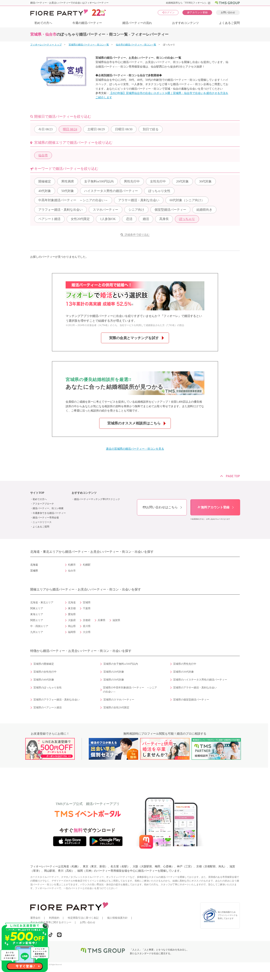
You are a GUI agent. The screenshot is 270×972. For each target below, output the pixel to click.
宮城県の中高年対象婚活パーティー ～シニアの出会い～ (130, 689)
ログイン (168, 12)
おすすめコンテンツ (185, 22)
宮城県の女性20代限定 (116, 707)
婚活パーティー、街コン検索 (48, 508)
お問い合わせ (228, 12)
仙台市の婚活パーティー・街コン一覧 (136, 44)
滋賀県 (116, 620)
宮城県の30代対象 (183, 671)
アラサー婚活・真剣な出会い (138, 200)
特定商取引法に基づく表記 (83, 917)
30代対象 (205, 181)
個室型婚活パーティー (170, 209)
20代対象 (182, 181)
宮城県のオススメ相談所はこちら (134, 423)
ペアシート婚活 (49, 219)
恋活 (129, 219)
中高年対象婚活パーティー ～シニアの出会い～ (73, 200)
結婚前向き (204, 209)
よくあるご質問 (229, 22)
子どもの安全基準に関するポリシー (50, 922)
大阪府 (72, 620)
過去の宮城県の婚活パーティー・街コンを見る (135, 448)
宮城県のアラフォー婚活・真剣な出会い (56, 699)
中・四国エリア (39, 626)
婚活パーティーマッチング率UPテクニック (97, 499)
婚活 (146, 219)
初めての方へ (43, 22)
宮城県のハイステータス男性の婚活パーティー (200, 679)
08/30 (123, 129)
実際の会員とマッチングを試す (134, 338)
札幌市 (72, 564)
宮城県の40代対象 (43, 679)
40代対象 (44, 191)
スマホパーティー (105, 209)
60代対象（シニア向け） (187, 200)
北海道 (72, 602)
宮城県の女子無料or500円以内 (120, 664)
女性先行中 (158, 181)
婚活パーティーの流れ (137, 22)
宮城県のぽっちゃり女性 (47, 687)
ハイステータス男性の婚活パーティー (111, 191)
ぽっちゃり (187, 219)
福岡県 (72, 632)
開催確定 (44, 181)
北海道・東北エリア (41, 602)
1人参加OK (108, 219)
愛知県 (72, 614)
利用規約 (54, 917)
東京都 (72, 608)
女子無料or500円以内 (99, 181)
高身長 (164, 219)
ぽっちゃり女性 (159, 191)
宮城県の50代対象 (113, 679)
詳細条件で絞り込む (137, 234)
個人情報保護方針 (117, 917)
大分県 (87, 632)
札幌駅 (87, 564)
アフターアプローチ (43, 503)
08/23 (45, 129)
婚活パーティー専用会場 (46, 517)
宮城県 (87, 602)
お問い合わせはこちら (160, 507)
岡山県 (72, 626)
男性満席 (67, 181)
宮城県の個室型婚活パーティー (191, 699)
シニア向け (136, 209)
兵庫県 (101, 620)
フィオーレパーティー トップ (46, 44)
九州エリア (36, 632)
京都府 (87, 620)
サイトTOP (37, 492)
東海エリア (36, 614)
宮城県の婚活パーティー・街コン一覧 (89, 44)
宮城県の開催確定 (43, 664)
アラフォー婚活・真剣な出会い (60, 209)
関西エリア (36, 620)
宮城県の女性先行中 (45, 671)
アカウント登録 (197, 12)
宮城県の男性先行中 (184, 664)
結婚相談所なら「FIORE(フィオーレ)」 (188, 2)
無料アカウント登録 (213, 507)
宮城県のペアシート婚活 (47, 707)
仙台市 (43, 155)
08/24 (70, 129)
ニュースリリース (42, 522)
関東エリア (36, 608)
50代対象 (67, 191)
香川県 (87, 626)
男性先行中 (132, 181)
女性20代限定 (80, 219)
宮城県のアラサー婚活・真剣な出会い (195, 687)
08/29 (96, 129)
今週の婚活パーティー (87, 22)
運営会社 (35, 917)
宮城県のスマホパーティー (118, 699)
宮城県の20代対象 (113, 671)
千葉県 (87, 608)
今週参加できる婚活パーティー (49, 513)
